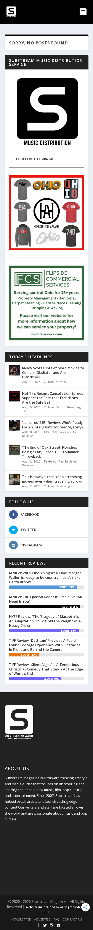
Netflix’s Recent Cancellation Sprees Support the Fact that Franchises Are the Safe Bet (52, 398)
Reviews (65, 432)
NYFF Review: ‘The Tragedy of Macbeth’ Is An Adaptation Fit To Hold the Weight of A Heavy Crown (45, 621)
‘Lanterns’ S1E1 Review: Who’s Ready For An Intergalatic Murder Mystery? (52, 425)
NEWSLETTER (21, 919)
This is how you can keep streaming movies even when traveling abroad (52, 479)
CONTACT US (72, 919)
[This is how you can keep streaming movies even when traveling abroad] (14, 479)
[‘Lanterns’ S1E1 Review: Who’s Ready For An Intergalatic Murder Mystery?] (14, 425)
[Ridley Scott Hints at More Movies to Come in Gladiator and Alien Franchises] (14, 370)
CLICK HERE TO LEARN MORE (37, 159)
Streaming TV (65, 486)
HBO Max (51, 432)
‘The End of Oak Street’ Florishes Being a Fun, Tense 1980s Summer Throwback (50, 452)
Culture (49, 382)
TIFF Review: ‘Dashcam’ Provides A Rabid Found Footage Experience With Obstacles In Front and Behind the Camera (44, 645)
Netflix (60, 407)
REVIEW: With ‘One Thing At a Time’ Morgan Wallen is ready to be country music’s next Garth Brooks (45, 577)
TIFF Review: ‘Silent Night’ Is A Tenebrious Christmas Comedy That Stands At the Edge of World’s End (46, 669)
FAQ (56, 919)
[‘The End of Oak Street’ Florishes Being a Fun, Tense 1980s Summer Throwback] (14, 450)
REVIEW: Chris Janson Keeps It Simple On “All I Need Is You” (46, 599)
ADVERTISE (42, 919)
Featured (50, 461)
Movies (61, 382)
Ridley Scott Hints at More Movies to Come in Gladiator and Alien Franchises (53, 372)
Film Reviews (67, 461)
